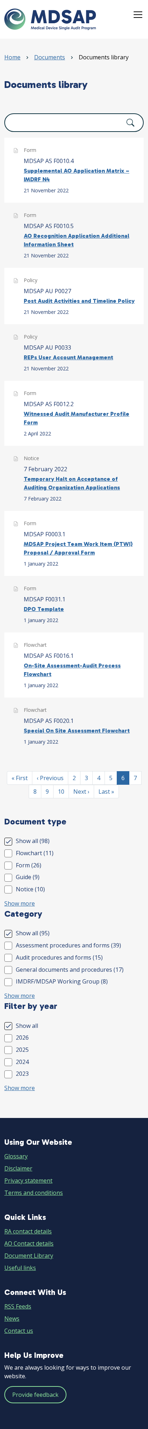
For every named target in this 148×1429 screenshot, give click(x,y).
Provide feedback (35, 1395)
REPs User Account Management (68, 357)
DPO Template (44, 609)
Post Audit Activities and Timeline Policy (79, 300)
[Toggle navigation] (138, 15)
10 (63, 791)
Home (12, 57)
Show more (19, 903)
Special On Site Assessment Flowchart (77, 730)
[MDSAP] (50, 19)
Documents (49, 57)
